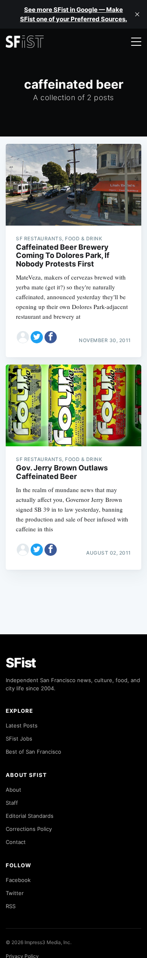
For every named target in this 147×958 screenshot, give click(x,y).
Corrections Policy (29, 829)
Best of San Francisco (33, 751)
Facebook (18, 880)
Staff (12, 802)
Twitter (15, 893)
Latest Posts (22, 725)
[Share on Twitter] (37, 337)
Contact (16, 842)
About (13, 789)
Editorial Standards (29, 816)
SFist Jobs (19, 738)
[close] (137, 14)
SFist (21, 663)
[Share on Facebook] (51, 337)
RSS (11, 906)
